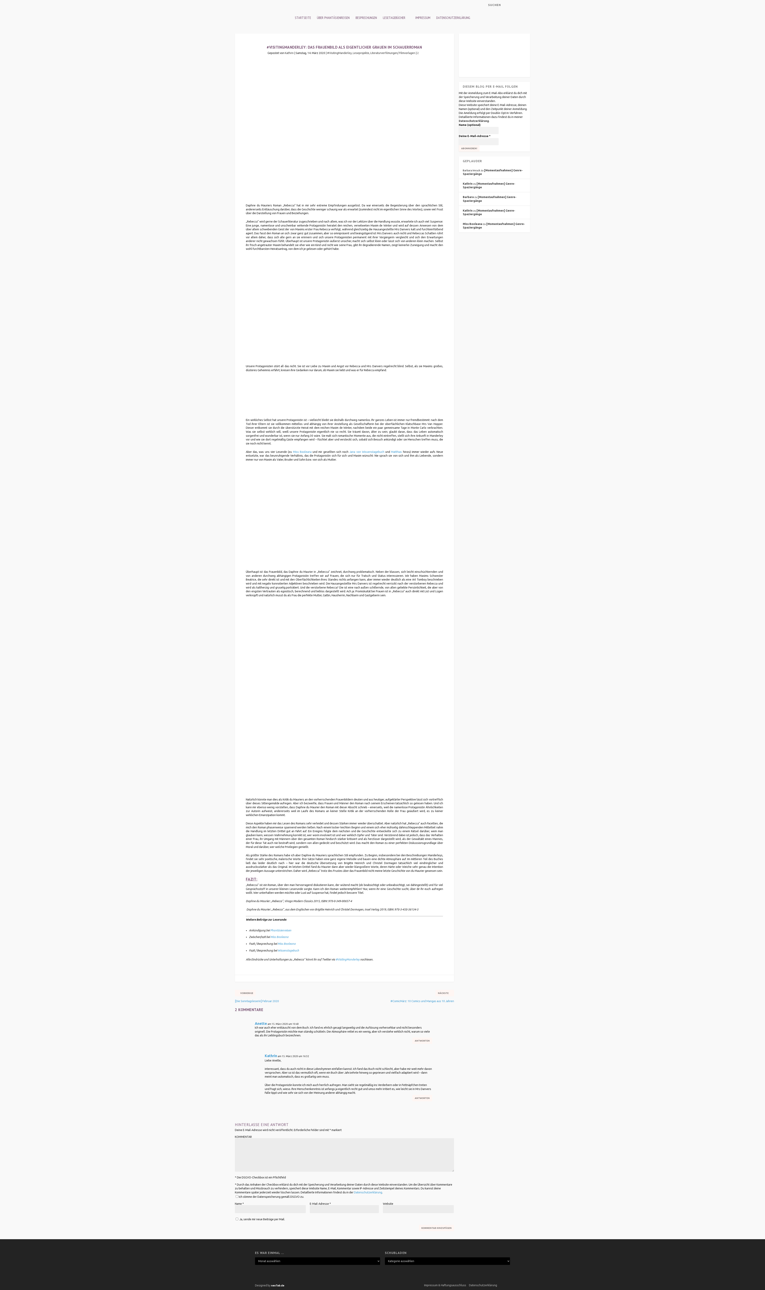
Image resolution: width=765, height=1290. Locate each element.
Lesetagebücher (394, 17)
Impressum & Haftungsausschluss (445, 1285)
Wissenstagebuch (288, 950)
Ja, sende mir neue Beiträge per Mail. (262, 1219)
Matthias (396, 451)
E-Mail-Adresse (320, 1203)
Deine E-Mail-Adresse (474, 136)
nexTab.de (277, 1285)
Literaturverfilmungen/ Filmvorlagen (392, 53)
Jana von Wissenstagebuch (366, 451)
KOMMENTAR (243, 1136)
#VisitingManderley (339, 53)
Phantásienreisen (280, 930)
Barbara (468, 197)
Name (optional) (470, 125)
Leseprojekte (361, 53)
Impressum (422, 17)
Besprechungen (366, 17)
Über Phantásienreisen (333, 17)
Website (388, 1203)
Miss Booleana (302, 451)
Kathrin (289, 53)
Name (239, 1203)
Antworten (422, 1041)
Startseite (303, 17)
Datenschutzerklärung (453, 17)
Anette (261, 1023)
